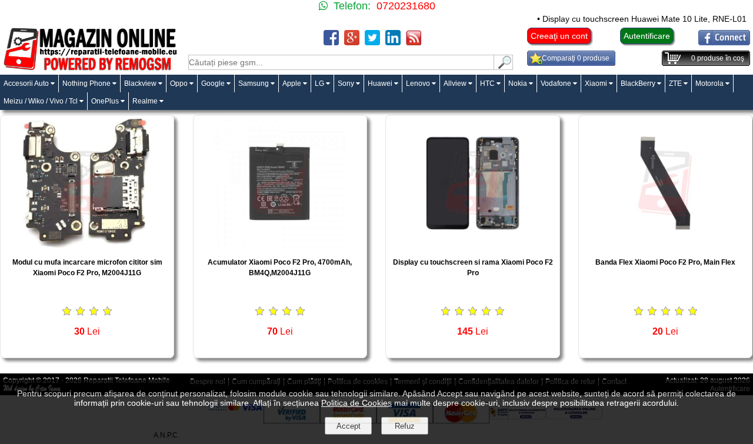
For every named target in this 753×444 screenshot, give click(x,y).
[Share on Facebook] (331, 42)
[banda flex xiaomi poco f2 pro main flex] (665, 245)
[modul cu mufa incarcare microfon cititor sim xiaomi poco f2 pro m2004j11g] (87, 245)
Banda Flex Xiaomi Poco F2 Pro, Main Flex (665, 262)
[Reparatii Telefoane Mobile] (89, 69)
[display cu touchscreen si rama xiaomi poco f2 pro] (472, 245)
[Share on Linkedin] (393, 42)
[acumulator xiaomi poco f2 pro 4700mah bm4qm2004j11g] (280, 245)
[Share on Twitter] (372, 42)
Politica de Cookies (356, 403)
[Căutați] (503, 67)
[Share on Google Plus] (351, 42)
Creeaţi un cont (559, 36)
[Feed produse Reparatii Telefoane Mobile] (413, 42)
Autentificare (647, 36)
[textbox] (341, 62)
